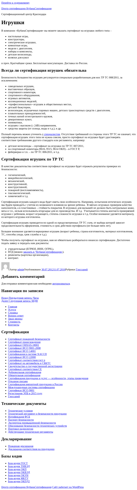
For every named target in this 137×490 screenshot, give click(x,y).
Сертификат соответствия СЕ (25, 369)
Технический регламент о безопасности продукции (37, 413)
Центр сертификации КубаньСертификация (26, 8)
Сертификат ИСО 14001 (22, 351)
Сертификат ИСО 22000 (22, 357)
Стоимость (14, 321)
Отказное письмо (18, 381)
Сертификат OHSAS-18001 (23, 345)
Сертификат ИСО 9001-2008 (24, 348)
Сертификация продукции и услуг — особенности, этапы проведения (48, 378)
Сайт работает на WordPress (68, 487)
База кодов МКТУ (18, 478)
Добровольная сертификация (24, 372)
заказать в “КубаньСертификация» (43, 251)
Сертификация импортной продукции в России (35, 384)
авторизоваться (61, 283)
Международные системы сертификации (31, 387)
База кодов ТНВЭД (19, 466)
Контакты (13, 324)
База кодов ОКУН (18, 475)
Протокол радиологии (20, 428)
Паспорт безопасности (21, 419)
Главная (12, 306)
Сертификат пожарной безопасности (29, 339)
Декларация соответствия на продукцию (31, 449)
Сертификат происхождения (24, 342)
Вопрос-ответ (16, 315)
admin (20, 269)
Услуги (12, 309)
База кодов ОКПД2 (19, 481)
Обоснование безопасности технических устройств (37, 425)
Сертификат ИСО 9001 (21, 390)
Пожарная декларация (20, 446)
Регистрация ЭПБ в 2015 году (25, 393)
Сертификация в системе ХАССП (27, 354)
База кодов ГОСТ (18, 463)
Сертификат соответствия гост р (26, 360)
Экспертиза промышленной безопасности (32, 422)
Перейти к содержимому (15, 2)
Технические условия (20, 410)
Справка (13, 312)
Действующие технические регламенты (30, 431)
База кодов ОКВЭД (19, 472)
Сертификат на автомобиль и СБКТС (29, 363)
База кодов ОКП (17, 469)
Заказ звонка (15, 318)
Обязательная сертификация (24, 375)
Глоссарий (82, 269)
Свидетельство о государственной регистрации (35, 366)
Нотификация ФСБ (19, 416)
